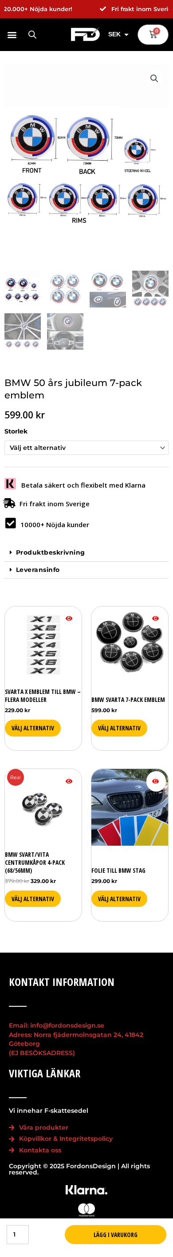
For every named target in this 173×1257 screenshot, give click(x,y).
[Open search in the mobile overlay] (32, 35)
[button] (11, 34)
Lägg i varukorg (116, 1234)
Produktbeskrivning (50, 552)
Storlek (16, 431)
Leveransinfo (38, 569)
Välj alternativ (33, 728)
